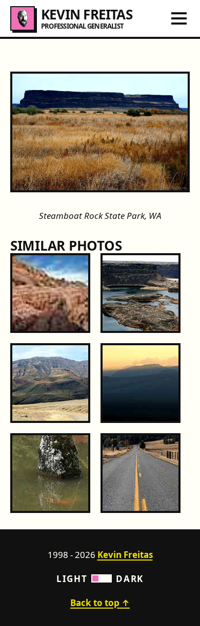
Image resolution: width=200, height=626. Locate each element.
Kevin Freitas (125, 555)
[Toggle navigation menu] (179, 18)
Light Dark (100, 579)
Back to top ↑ (100, 603)
